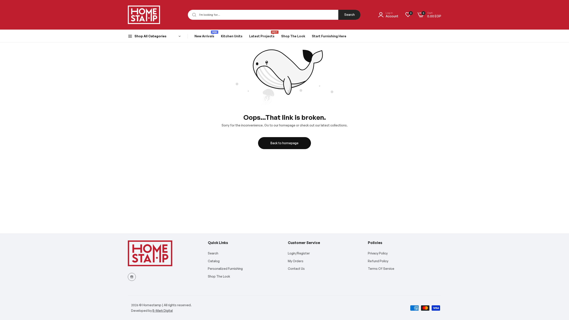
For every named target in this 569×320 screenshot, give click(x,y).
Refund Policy (378, 261)
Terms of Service (381, 268)
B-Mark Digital (162, 310)
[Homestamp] (144, 15)
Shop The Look (219, 276)
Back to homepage (284, 143)
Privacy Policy (378, 253)
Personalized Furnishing (225, 268)
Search (349, 14)
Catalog (214, 261)
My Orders (295, 261)
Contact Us (296, 268)
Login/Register (299, 253)
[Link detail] (132, 277)
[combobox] (274, 15)
